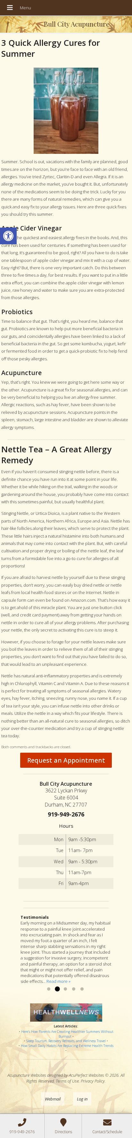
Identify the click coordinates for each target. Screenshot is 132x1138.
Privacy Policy (93, 1081)
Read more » (58, 981)
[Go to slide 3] (65, 989)
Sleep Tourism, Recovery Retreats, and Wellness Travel (66, 1041)
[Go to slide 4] (73, 989)
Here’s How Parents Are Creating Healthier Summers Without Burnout (67, 1034)
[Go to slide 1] (48, 989)
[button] (8, 236)
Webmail (53, 1099)
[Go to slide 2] (57, 989)
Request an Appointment (66, 760)
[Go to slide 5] (82, 989)
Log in (82, 1099)
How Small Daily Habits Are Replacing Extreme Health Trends (67, 1045)
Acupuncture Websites (26, 1075)
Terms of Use (67, 1081)
